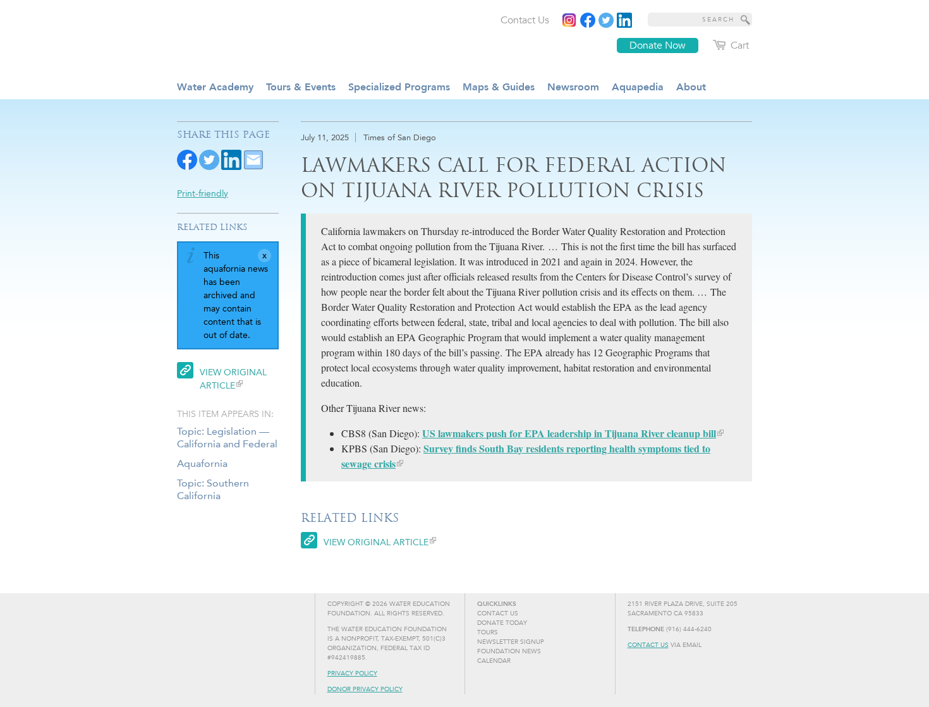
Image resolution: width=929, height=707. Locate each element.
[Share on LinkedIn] (231, 159)
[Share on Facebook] (187, 159)
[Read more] (624, 20)
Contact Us (648, 645)
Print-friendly (202, 193)
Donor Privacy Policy (365, 689)
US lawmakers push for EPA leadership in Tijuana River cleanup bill (569, 433)
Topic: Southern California (213, 489)
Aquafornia (202, 463)
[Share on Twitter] (209, 159)
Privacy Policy (352, 673)
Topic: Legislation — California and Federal (227, 437)
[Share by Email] (253, 159)
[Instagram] (569, 20)
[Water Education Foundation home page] (278, 37)
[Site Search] (745, 20)
